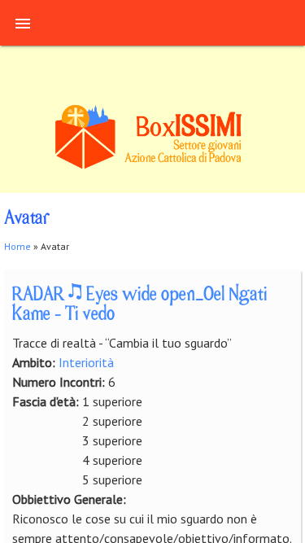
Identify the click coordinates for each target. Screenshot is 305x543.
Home (17, 246)
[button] (22, 22)
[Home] (153, 166)
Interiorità (86, 362)
